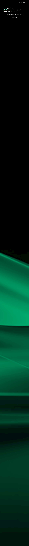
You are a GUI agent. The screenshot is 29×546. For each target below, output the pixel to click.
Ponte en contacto (14, 17)
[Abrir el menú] (27, 2)
